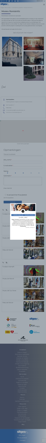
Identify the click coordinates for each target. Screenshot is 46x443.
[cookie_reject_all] (18, 215)
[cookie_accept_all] (30, 215)
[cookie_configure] (30, 227)
